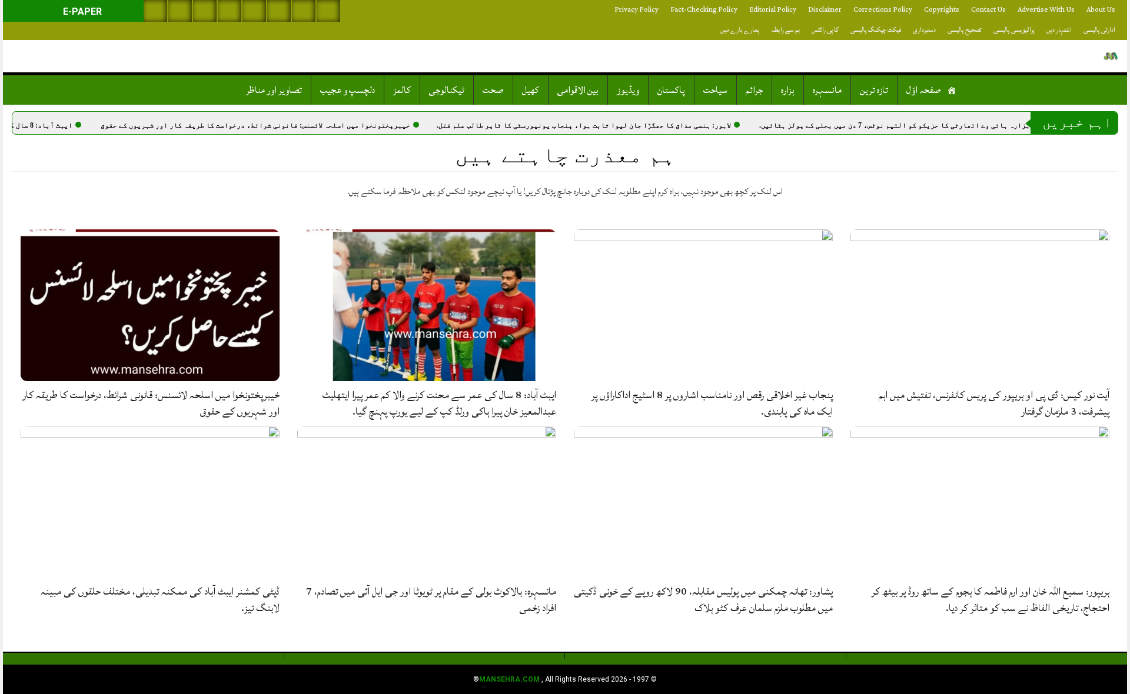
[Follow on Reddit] (303, 11)
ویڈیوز (628, 90)
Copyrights (941, 9)
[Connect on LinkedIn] (279, 11)
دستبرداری (924, 29)
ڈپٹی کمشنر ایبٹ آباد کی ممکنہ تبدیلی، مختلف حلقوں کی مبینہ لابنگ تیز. (160, 599)
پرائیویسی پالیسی (1014, 29)
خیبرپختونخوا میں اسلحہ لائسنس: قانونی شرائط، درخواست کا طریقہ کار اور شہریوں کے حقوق (278, 125)
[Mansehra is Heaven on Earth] (1111, 56)
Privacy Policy (636, 9)
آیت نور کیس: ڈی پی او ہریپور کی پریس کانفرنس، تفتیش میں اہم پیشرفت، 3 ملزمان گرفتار (994, 403)
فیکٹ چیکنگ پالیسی (875, 29)
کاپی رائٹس (825, 29)
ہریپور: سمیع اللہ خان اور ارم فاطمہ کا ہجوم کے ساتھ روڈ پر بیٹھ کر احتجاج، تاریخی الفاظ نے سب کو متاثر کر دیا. (990, 599)
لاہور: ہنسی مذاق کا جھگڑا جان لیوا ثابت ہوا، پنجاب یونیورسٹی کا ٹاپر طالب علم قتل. (607, 125)
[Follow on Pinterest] (254, 11)
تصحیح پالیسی (965, 29)
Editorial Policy (772, 9)
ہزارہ (788, 90)
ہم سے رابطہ (785, 29)
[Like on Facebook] (180, 11)
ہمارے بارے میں (739, 29)
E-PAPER (81, 11)
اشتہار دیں (1059, 29)
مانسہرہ (827, 90)
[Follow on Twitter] (205, 11)
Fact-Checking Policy (703, 9)
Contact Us (988, 9)
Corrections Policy (882, 9)
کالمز (402, 90)
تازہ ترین (874, 90)
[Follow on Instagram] (328, 11)
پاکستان (671, 90)
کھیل (530, 90)
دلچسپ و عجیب (347, 90)
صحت (493, 90)
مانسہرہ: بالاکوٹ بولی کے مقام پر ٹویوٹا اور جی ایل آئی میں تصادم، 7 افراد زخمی (431, 599)
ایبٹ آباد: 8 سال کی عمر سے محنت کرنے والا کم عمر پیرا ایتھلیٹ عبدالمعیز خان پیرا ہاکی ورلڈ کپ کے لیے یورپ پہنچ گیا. (439, 403)
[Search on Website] (155, 11)
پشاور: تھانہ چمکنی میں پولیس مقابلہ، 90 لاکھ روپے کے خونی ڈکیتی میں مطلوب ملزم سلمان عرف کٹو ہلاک (703, 599)
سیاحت (715, 90)
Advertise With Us (1046, 9)
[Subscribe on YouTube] (229, 11)
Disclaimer (825, 9)
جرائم (754, 90)
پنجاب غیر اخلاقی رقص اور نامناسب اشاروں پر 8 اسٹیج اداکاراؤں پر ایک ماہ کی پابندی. (712, 403)
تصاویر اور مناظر (274, 90)
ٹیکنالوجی (446, 90)
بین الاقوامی (578, 90)
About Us (1100, 9)
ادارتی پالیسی (1099, 29)
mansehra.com (509, 679)
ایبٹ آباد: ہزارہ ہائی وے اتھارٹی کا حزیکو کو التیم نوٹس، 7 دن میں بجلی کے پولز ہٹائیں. (937, 125)
